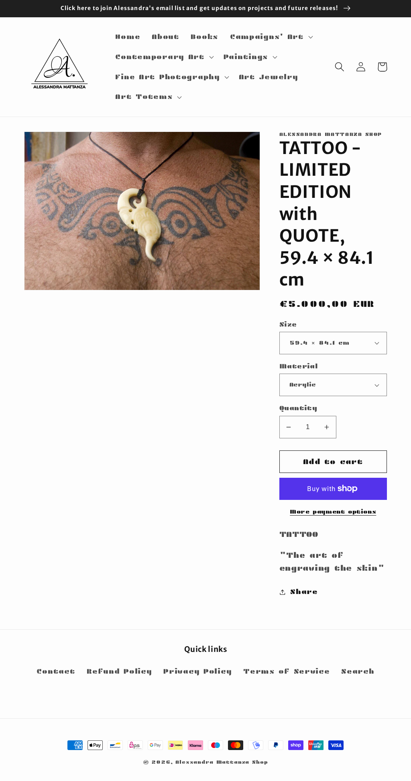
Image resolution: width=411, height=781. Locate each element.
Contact (56, 671)
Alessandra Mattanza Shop (221, 762)
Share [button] (304, 592)
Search (357, 671)
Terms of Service (286, 671)
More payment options (333, 511)
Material (298, 366)
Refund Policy (119, 671)
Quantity (298, 408)
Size (288, 324)
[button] (270, 37)
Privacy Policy (197, 671)
